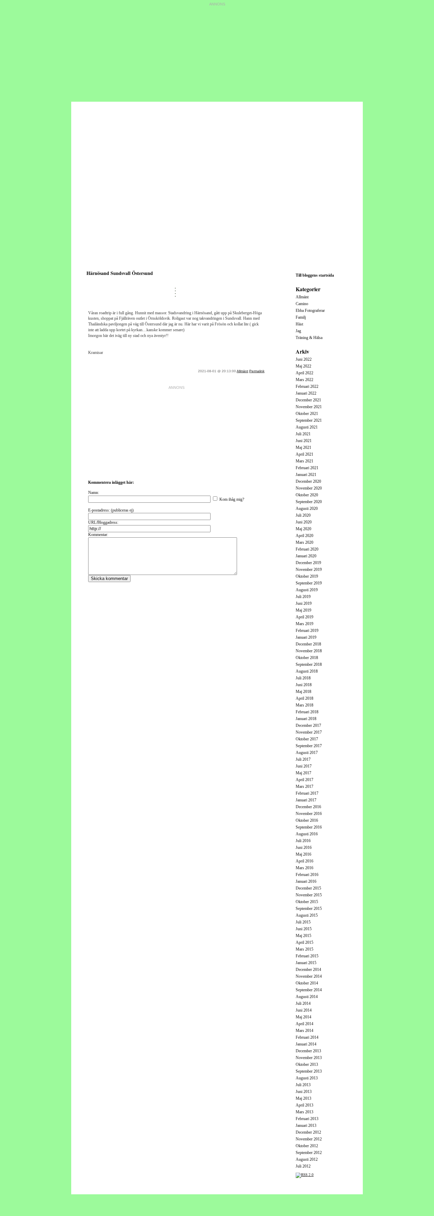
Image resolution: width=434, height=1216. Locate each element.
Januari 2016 (306, 881)
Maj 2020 (303, 528)
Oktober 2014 (307, 983)
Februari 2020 (307, 549)
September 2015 (309, 908)
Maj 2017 (303, 773)
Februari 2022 (307, 386)
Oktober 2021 (307, 413)
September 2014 (309, 990)
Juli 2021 (303, 434)
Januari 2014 (306, 1044)
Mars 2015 (304, 949)
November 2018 (309, 651)
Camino (302, 303)
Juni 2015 (304, 928)
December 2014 (308, 969)
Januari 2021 (306, 474)
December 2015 (308, 888)
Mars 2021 (304, 461)
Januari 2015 (306, 962)
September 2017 (309, 745)
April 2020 (304, 535)
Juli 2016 (303, 840)
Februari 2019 (307, 630)
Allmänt (242, 371)
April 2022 (304, 373)
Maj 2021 (303, 447)
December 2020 (308, 481)
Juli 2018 (303, 678)
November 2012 (309, 1139)
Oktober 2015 (307, 901)
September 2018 (309, 664)
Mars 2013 (304, 1112)
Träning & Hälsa (309, 337)
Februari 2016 (307, 874)
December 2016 (308, 806)
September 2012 (309, 1152)
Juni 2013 (304, 1091)
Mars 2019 (304, 623)
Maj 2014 (303, 1017)
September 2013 (309, 1071)
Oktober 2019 (307, 576)
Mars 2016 (304, 867)
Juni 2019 (304, 603)
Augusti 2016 (307, 834)
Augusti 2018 (307, 671)
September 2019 (309, 583)
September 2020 (309, 501)
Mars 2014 (304, 1030)
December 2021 (308, 400)
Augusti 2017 (307, 752)
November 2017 (309, 732)
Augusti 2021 (307, 427)
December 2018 (308, 644)
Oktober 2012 (307, 1145)
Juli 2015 (303, 922)
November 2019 (309, 569)
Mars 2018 (304, 705)
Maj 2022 (303, 366)
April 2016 (304, 861)
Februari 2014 (307, 1037)
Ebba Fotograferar (310, 310)
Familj (301, 317)
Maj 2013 (303, 1098)
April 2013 (304, 1105)
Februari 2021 (307, 467)
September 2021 (309, 420)
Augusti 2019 (307, 589)
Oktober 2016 (307, 820)
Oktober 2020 (307, 495)
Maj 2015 (303, 935)
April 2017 (304, 779)
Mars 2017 (304, 786)
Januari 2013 (306, 1125)
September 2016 (309, 827)
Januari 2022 (306, 393)
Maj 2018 (303, 691)
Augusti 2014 (307, 996)
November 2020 (309, 488)
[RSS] (305, 1175)
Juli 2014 (303, 1003)
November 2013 (309, 1057)
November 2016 (309, 813)
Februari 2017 (307, 793)
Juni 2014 (304, 1010)
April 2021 (304, 454)
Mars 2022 (304, 379)
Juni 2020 (304, 522)
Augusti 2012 (307, 1159)
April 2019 (304, 617)
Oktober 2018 (307, 657)
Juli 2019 (303, 596)
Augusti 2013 (307, 1078)
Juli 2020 (303, 515)
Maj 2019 (303, 610)
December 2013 (308, 1051)
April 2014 (304, 1023)
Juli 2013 (303, 1084)
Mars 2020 (304, 542)
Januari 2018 (306, 718)
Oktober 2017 (307, 739)
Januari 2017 (306, 800)
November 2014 (309, 976)
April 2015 (304, 942)
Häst (299, 324)
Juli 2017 (303, 759)
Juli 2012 (303, 1166)
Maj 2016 (303, 854)
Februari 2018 (307, 712)
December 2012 (308, 1132)
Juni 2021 (304, 440)
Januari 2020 (306, 556)
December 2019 (308, 562)
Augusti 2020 (307, 508)
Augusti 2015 (307, 915)
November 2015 (309, 895)
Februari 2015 (307, 956)
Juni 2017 (304, 766)
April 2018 (304, 698)
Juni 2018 (304, 684)
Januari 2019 (306, 637)
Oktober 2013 (307, 1064)
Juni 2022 (304, 359)
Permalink (256, 371)
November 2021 (309, 406)
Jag (298, 330)
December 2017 (308, 725)
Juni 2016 (304, 847)
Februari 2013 (307, 1118)
